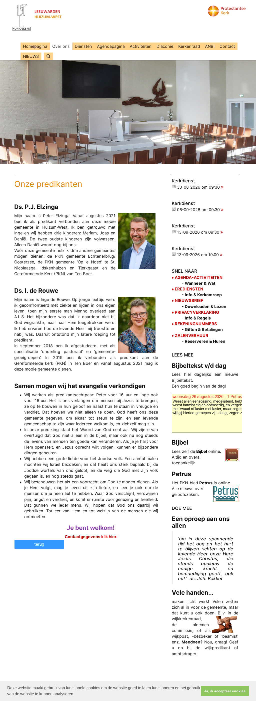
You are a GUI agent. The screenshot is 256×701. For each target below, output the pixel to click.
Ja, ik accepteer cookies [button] (225, 691)
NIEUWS (31, 56)
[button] (76, 694)
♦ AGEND (180, 277)
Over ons (61, 46)
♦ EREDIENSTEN (187, 288)
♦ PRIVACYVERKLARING (195, 312)
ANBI (209, 46)
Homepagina (35, 46)
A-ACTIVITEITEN (205, 277)
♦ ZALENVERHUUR (190, 335)
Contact (227, 46)
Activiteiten (141, 46)
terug (39, 544)
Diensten (83, 46)
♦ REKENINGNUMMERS (194, 323)
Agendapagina (111, 46)
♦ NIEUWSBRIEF (187, 300)
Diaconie (164, 46)
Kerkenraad (189, 46)
